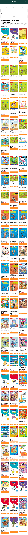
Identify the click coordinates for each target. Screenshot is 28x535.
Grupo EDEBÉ (3, 75)
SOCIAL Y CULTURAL (21, 438)
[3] (6, 26)
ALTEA (20, 110)
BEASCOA (2, 130)
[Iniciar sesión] (24, 1)
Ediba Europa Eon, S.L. (22, 384)
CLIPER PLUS (3, 347)
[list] (4, 26)
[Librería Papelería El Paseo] (14, 2)
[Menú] (2, 1)
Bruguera (2, 255)
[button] (14, 15)
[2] (5, 26)
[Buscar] (4, 1)
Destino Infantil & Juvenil (22, 256)
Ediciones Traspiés (21, 403)
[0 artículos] (26, 1)
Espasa (20, 289)
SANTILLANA (3, 39)
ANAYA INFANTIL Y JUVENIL (22, 309)
